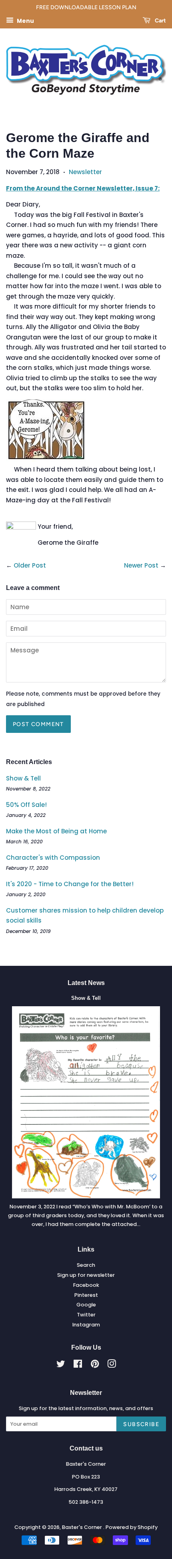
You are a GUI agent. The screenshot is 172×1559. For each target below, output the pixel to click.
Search (86, 1265)
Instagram (86, 1324)
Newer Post (141, 565)
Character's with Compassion (53, 857)
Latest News (86, 982)
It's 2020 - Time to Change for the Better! (70, 884)
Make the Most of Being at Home (56, 831)
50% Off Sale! (26, 805)
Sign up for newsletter (86, 1275)
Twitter (86, 1314)
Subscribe (141, 1424)
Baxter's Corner (82, 1527)
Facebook (86, 1285)
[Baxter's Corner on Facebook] (77, 1365)
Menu (25, 20)
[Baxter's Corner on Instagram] (111, 1365)
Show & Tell (23, 778)
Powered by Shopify (132, 1527)
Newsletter (85, 172)
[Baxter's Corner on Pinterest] (94, 1365)
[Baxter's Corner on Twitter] (60, 1365)
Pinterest (86, 1295)
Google (86, 1304)
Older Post (30, 565)
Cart (160, 20)
